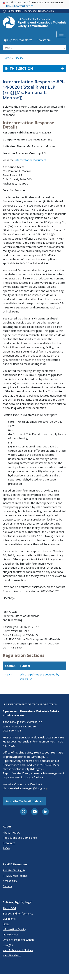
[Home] (34, 23)
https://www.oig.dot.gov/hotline (23, 777)
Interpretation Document (30, 160)
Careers (7, 886)
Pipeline (19, 58)
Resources (9, 843)
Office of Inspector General (19, 940)
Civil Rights (9, 918)
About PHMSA (11, 832)
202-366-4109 (55, 737)
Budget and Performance (18, 913)
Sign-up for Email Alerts (17, 40)
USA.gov (8, 945)
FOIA (6, 924)
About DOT (9, 908)
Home (7, 58)
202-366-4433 (12, 730)
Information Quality (14, 929)
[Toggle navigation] (61, 34)
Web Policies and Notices (18, 950)
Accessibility (10, 881)
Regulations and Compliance (20, 837)
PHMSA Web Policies (15, 875)
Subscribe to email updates (24, 801)
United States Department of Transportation (31, 10)
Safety (6, 848)
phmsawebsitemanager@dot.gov (24, 788)
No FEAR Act (10, 934)
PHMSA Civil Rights (14, 870)
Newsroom (43, 40)
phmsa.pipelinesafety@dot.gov (25, 756)
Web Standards (12, 955)
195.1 (8, 674)
